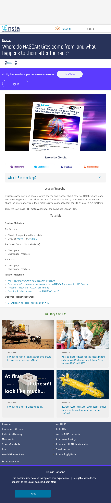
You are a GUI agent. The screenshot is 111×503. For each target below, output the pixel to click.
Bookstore (7, 424)
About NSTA (61, 424)
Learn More (50, 482)
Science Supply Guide (66, 454)
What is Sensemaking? (22, 177)
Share (9, 62)
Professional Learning (12, 434)
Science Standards (11, 444)
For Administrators (10, 461)
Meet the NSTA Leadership (68, 434)
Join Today (69, 74)
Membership (8, 439)
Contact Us (61, 429)
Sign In (90, 28)
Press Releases (63, 449)
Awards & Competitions (13, 454)
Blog (4, 449)
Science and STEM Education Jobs (72, 444)
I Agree (33, 493)
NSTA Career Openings (66, 439)
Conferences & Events (12, 429)
